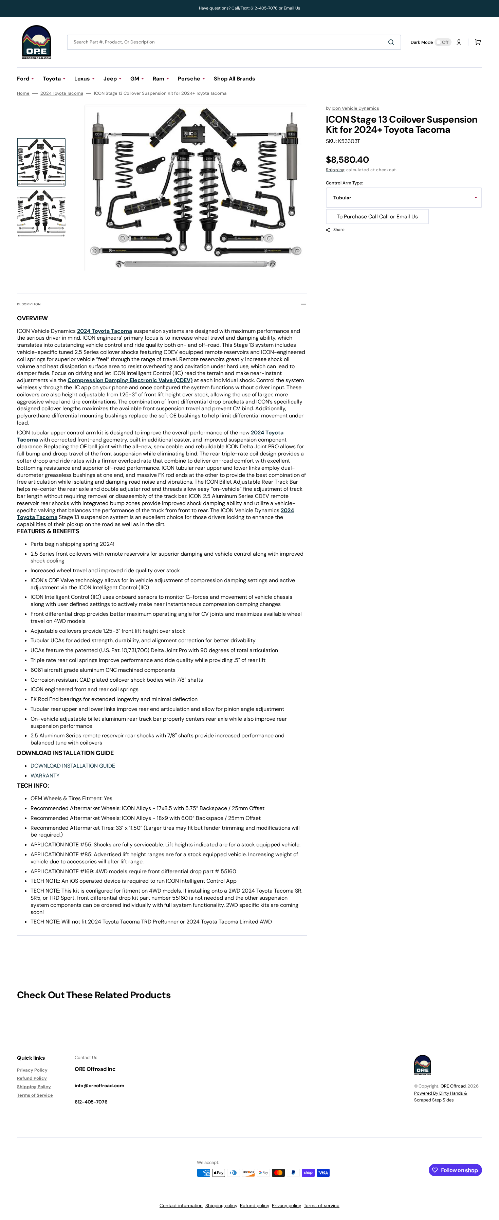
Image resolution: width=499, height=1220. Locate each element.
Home (23, 93)
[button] (458, 42)
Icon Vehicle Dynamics (355, 108)
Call (384, 216)
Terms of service (321, 1205)
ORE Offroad (453, 1086)
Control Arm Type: (344, 183)
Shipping (335, 170)
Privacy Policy (32, 1070)
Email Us (292, 8)
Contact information (181, 1205)
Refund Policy (32, 1078)
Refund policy (254, 1205)
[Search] (392, 42)
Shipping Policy (34, 1087)
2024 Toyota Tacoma (61, 93)
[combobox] (234, 42)
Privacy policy (286, 1205)
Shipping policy (221, 1205)
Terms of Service (35, 1095)
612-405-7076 (265, 8)
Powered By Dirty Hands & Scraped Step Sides (440, 1096)
